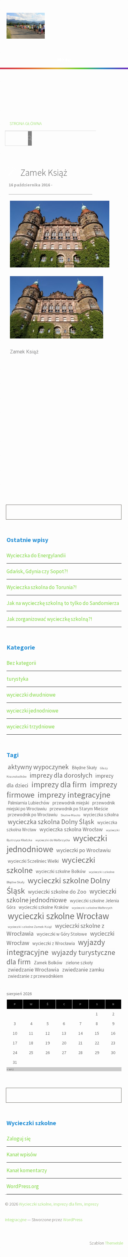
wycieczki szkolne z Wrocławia (55, 929)
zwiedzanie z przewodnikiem (35, 976)
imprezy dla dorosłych (61, 775)
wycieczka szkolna (101, 815)
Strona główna (26, 123)
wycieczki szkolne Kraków (44, 907)
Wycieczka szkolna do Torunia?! (42, 587)
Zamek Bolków (48, 963)
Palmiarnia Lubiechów (28, 803)
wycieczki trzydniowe (31, 726)
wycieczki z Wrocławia (53, 943)
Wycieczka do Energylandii (36, 555)
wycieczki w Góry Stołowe (62, 934)
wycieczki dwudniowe (31, 694)
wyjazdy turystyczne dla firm (61, 957)
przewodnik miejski (71, 803)
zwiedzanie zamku (83, 969)
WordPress (72, 1219)
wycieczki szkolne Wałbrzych (92, 908)
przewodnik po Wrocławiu (32, 815)
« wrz (10, 1069)
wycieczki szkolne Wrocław (58, 916)
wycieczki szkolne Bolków (61, 871)
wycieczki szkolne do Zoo (57, 891)
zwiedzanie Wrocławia (33, 969)
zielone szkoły (79, 963)
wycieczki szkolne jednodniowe (61, 895)
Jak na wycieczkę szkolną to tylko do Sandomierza (63, 603)
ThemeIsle (114, 1243)
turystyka (17, 678)
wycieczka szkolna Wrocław (71, 829)
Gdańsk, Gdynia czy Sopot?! (37, 571)
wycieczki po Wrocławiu (83, 850)
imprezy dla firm (59, 784)
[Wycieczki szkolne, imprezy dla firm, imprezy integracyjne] (26, 38)
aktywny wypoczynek (38, 767)
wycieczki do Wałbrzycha (52, 840)
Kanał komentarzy (27, 1170)
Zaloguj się (18, 1138)
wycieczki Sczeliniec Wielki (33, 861)
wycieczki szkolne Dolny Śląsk (58, 885)
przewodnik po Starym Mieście (79, 809)
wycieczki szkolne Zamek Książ (30, 927)
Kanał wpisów (22, 1154)
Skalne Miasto (70, 815)
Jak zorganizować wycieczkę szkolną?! (49, 619)
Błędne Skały (84, 767)
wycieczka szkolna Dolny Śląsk (51, 822)
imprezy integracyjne (74, 794)
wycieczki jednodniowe (32, 710)
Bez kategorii (21, 663)
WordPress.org (23, 1186)
